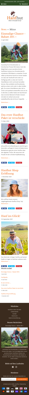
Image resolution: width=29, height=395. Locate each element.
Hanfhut (17, 384)
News (3, 29)
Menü (4, 4)
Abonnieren (22, 379)
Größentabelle (14, 311)
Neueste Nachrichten (14, 322)
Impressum (14, 316)
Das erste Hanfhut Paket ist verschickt (12, 288)
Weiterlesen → (5, 102)
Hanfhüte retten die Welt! (14, 309)
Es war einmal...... (6, 283)
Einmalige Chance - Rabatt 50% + (10, 272)
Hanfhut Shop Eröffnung (8, 294)
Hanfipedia (4, 277)
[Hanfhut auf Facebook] (13, 367)
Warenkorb (24, 4)
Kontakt (14, 314)
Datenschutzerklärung (14, 318)
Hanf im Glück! (10, 216)
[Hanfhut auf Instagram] (16, 367)
